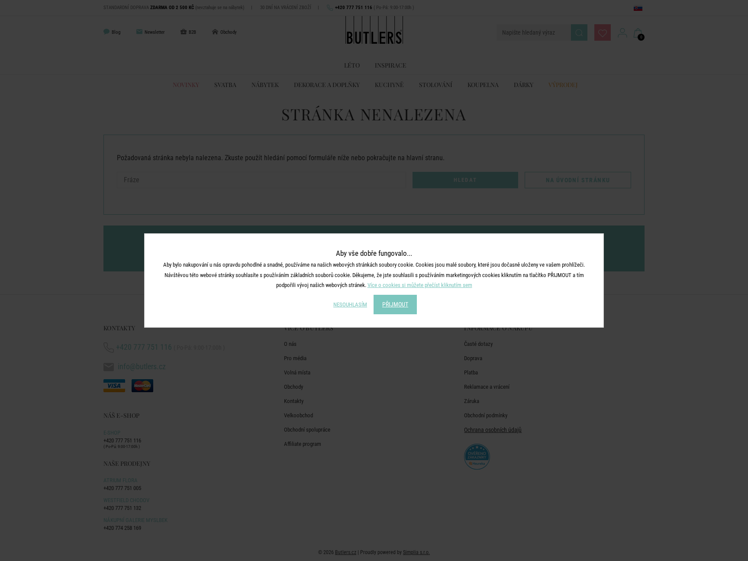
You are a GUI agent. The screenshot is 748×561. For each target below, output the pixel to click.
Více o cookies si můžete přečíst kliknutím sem (420, 285)
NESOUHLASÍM (350, 304)
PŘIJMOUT (395, 304)
